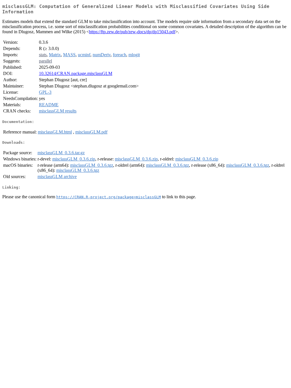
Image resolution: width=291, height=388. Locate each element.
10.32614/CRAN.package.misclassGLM (75, 73)
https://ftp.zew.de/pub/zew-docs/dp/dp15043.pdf (132, 31)
